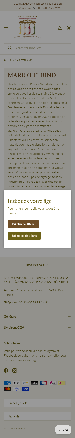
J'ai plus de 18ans (23, 224)
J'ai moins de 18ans (24, 235)
